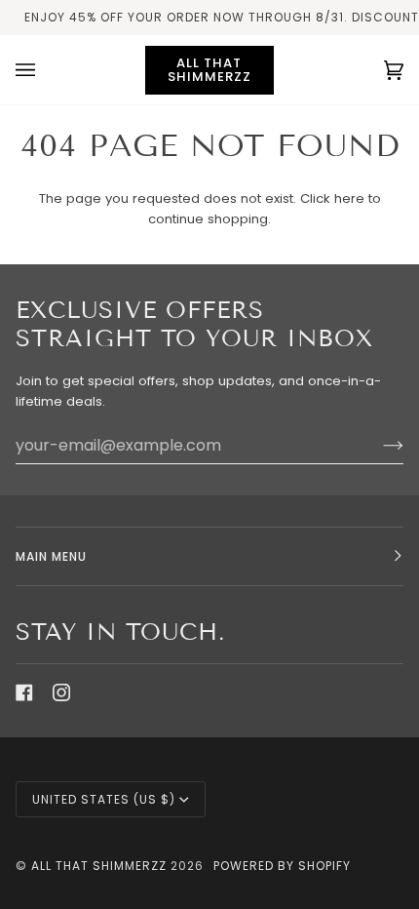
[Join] (377, 444)
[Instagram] (61, 692)
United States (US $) (103, 799)
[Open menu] (45, 69)
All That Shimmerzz (101, 865)
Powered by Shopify (282, 865)
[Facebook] (24, 692)
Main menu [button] (51, 556)
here (349, 198)
